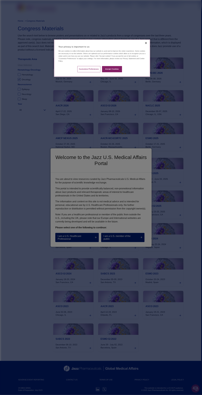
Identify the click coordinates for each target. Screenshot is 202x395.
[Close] (146, 43)
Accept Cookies (112, 69)
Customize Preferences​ (89, 69)
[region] (102, 58)
